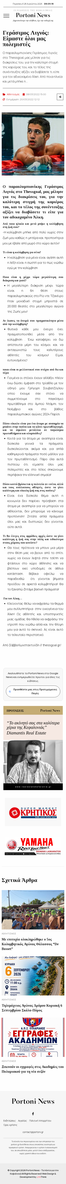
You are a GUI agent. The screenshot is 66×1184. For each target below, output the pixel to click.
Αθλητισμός (13, 94)
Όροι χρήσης (10, 1124)
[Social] (33, 1113)
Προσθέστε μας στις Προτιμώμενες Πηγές (33, 691)
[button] (6, 15)
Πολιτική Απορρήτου (40, 1120)
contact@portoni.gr (33, 1132)
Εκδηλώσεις (9, 1120)
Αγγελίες (22, 1120)
